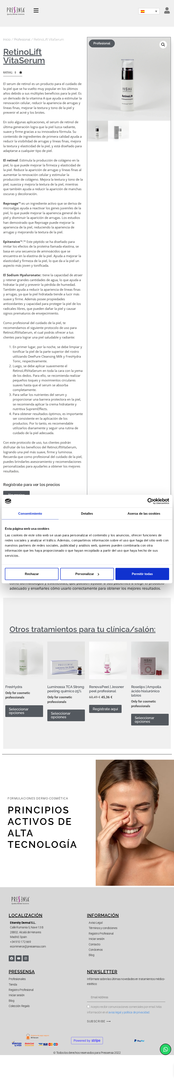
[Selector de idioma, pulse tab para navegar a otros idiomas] (149, 11)
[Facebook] (12, 958)
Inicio (7, 39)
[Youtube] (19, 958)
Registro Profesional (101, 933)
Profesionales (17, 979)
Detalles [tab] (87, 513)
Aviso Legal (95, 922)
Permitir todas (142, 574)
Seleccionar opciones (18, 711)
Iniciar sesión (97, 939)
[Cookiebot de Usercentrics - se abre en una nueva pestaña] (150, 501)
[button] (12, 73)
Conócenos (96, 949)
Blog (91, 955)
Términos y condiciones (103, 928)
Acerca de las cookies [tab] (144, 513)
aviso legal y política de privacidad (128, 1012)
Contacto (94, 944)
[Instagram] (26, 958)
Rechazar (32, 574)
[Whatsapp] (165, 1049)
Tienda (13, 984)
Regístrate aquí (105, 709)
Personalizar (84, 574)
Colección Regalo (19, 1006)
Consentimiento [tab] (30, 513)
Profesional (22, 39)
